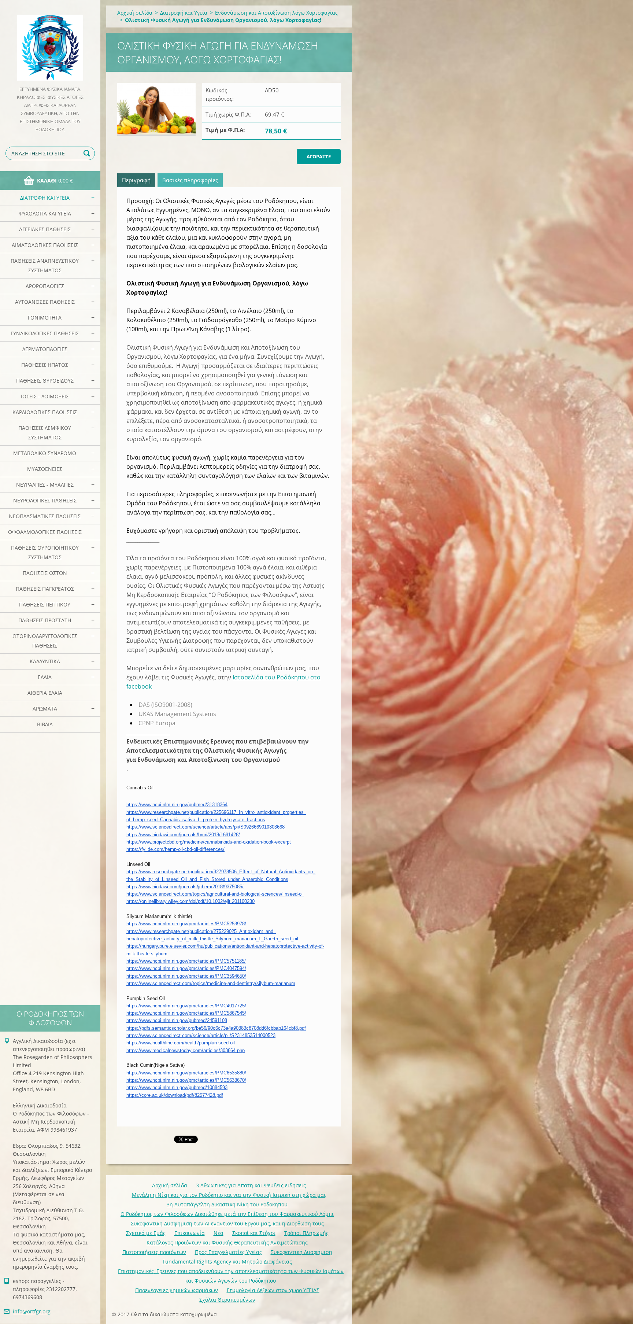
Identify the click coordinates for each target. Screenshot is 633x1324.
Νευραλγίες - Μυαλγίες (45, 484)
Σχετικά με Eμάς (146, 1232)
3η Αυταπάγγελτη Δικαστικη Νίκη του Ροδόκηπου (227, 1204)
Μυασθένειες (44, 468)
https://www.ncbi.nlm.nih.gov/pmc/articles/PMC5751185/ (186, 961)
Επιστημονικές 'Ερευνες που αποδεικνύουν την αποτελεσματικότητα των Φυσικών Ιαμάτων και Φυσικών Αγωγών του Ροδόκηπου (231, 1276)
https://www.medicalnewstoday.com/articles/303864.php (185, 1050)
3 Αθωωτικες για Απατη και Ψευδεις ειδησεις (251, 1185)
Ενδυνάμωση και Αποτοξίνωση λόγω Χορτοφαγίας (276, 12)
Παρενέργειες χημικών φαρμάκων (176, 1290)
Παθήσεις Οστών (45, 572)
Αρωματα (45, 708)
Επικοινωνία (189, 1232)
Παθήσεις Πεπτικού (44, 604)
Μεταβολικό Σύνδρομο (44, 453)
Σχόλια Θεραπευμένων (227, 1299)
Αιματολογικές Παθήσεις (45, 244)
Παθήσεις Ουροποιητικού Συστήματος (45, 552)
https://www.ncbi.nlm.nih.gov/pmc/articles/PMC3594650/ (186, 976)
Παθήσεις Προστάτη (44, 620)
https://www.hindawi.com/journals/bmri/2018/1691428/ (183, 834)
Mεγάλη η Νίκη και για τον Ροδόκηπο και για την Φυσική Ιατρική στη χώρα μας (229, 1194)
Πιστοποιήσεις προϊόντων (154, 1252)
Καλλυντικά (45, 661)
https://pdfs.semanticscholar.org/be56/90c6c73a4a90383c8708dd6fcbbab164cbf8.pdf (216, 1028)
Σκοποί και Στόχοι (253, 1232)
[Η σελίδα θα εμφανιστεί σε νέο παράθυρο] (156, 109)
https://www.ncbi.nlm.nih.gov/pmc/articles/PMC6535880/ (186, 1073)
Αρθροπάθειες (45, 286)
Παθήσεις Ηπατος (44, 364)
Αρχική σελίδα (134, 12)
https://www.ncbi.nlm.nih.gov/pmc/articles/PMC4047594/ (186, 968)
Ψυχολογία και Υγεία (45, 213)
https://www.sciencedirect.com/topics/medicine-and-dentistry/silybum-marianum (210, 983)
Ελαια (45, 677)
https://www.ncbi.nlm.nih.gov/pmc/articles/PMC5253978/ (186, 923)
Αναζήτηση (88, 153)
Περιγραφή (136, 180)
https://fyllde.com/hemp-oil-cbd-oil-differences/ (175, 849)
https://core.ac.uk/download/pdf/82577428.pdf (174, 1095)
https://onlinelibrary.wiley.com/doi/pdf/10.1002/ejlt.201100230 (190, 901)
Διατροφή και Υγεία (45, 197)
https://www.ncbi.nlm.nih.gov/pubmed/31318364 (176, 804)
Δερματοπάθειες (44, 349)
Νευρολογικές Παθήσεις (45, 500)
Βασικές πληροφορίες (190, 180)
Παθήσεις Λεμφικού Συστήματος (44, 432)
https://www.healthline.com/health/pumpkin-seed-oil (180, 1042)
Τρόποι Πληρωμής (306, 1232)
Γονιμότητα (45, 317)
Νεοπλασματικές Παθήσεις (45, 516)
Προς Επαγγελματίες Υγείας (228, 1252)
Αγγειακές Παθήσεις (45, 229)
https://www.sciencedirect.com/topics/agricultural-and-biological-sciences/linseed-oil (215, 894)
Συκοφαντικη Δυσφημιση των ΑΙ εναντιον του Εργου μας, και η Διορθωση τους (227, 1223)
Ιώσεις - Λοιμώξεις (45, 396)
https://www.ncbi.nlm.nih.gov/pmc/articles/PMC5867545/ (186, 1013)
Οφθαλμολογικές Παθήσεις (45, 531)
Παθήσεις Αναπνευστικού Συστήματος (45, 265)
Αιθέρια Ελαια (44, 692)
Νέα (218, 1232)
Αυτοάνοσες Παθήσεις (45, 301)
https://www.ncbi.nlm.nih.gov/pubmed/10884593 (176, 1087)
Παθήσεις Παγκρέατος (45, 588)
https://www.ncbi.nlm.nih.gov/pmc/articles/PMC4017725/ (186, 1005)
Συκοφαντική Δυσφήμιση (301, 1252)
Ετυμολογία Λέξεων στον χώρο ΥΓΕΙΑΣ (273, 1290)
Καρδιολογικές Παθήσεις (44, 412)
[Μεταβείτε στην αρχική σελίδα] (50, 42)
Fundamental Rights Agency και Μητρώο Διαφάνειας (227, 1261)
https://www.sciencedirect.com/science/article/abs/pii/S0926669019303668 (205, 827)
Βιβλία (45, 724)
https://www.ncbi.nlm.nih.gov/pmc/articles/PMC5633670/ (186, 1080)
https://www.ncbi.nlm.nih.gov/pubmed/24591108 (176, 1020)
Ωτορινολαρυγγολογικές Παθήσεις (44, 641)
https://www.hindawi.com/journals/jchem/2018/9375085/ (185, 886)
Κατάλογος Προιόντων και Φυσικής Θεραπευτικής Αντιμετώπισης (227, 1242)
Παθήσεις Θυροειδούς (45, 380)
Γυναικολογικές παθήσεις (45, 333)
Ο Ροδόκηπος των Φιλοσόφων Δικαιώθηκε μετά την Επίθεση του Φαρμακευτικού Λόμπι (227, 1213)
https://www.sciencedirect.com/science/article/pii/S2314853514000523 (200, 1035)
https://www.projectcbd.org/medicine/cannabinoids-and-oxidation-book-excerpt (208, 842)
